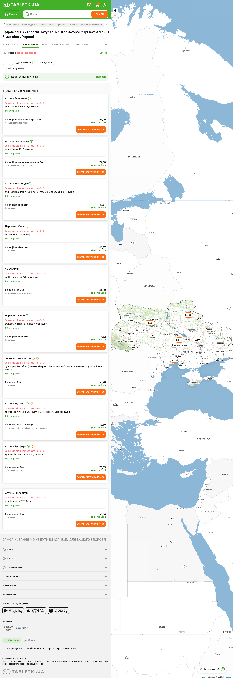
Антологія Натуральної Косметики (86, 24)
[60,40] (189, 318)
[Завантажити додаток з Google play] (13, 610)
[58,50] (180, 343)
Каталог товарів (11, 24)
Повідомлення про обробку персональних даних (52, 648)
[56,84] (175, 364)
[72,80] (197, 343)
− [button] (115, 15)
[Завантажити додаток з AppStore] (35, 610)
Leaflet (204, 676)
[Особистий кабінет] (105, 5)
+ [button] (115, 10)
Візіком (228, 676)
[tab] (30, 45)
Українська (10, 640)
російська (29, 640)
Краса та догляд (29, 24)
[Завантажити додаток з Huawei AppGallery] (58, 610)
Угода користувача (12, 648)
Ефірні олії (61, 24)
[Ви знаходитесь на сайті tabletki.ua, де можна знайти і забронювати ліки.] (21, 4)
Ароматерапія (47, 24)
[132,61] (150, 326)
